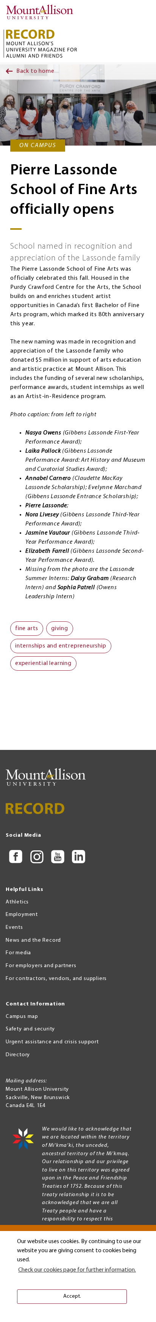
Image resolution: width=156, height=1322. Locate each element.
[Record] (41, 44)
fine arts (26, 629)
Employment (22, 914)
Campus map (22, 1016)
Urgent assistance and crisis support (52, 1042)
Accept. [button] (72, 1296)
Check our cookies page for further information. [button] (77, 1270)
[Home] (41, 14)
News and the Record (33, 940)
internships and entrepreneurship (60, 646)
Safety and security (30, 1029)
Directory (18, 1055)
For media (18, 953)
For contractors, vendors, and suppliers (56, 979)
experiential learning (43, 663)
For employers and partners (41, 966)
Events (14, 927)
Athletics (17, 902)
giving (59, 629)
